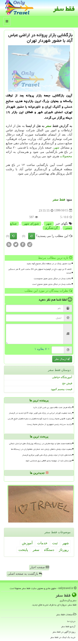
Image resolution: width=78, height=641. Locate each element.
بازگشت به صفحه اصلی (23, 573)
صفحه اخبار (38, 567)
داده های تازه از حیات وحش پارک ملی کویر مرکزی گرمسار (47, 455)
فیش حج (67, 383)
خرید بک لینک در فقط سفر (62, 637)
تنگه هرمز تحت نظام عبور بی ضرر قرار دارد (52, 407)
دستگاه (49, 550)
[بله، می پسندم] (31, 236)
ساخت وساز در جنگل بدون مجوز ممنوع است (51, 284)
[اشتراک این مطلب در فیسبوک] (23, 244)
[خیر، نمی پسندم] (13, 236)
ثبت (55, 543)
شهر (56, 147)
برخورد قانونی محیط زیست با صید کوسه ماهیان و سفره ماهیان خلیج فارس (40, 418)
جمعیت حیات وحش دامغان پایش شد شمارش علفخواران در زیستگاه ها (41, 449)
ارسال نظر (61, 359)
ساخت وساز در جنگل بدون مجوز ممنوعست (52, 278)
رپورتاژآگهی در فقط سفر (63, 632)
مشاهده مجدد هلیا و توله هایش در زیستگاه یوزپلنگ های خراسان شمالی (40, 443)
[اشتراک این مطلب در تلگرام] (30, 244)
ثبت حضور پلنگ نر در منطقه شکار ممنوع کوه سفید (49, 263)
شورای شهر (31, 223)
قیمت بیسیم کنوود (61, 389)
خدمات (42, 543)
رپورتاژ (64, 550)
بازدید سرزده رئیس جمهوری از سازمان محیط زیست (49, 424)
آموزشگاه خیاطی (62, 377)
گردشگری (51, 228)
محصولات (66, 156)
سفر (48, 126)
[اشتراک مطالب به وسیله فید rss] (9, 244)
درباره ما (71, 621)
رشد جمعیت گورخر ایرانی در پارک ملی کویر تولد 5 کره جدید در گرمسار (40, 413)
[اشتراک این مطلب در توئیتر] (16, 244)
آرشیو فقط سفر (68, 626)
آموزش (27, 543)
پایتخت (23, 550)
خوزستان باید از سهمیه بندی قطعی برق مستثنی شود (49, 460)
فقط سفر (64, 9)
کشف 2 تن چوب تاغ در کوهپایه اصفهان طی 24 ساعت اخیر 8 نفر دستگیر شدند (39, 271)
